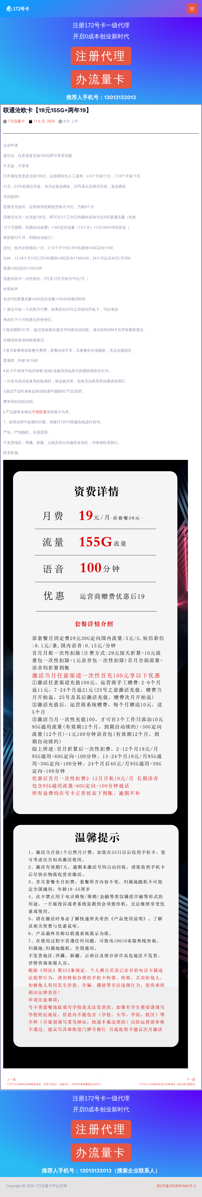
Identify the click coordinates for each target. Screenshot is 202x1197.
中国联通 (39, 412)
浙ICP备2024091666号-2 (176, 1186)
